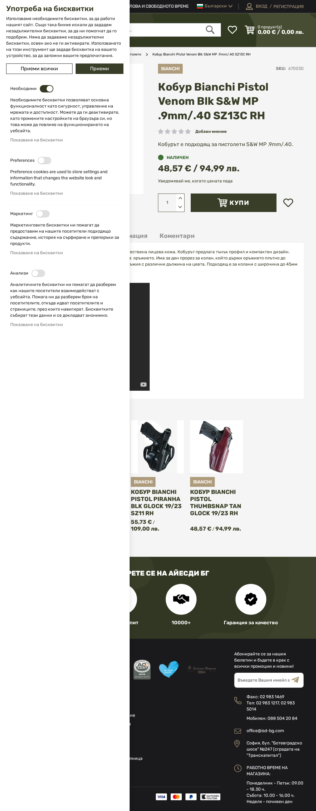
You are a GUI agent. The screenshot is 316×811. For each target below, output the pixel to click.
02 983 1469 (272, 696)
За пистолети (130, 54)
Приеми (99, 68)
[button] (215, 6)
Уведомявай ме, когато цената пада (195, 181)
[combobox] (147, 30)
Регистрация (288, 6)
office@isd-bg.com (265, 730)
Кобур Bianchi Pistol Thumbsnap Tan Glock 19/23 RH (215, 502)
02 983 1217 (267, 703)
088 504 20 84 (282, 718)
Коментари (177, 235)
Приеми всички (39, 68)
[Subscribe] (297, 680)
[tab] (177, 236)
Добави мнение (211, 131)
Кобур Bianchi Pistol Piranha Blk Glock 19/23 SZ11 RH (156, 502)
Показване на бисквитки (36, 140)
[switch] (46, 88)
